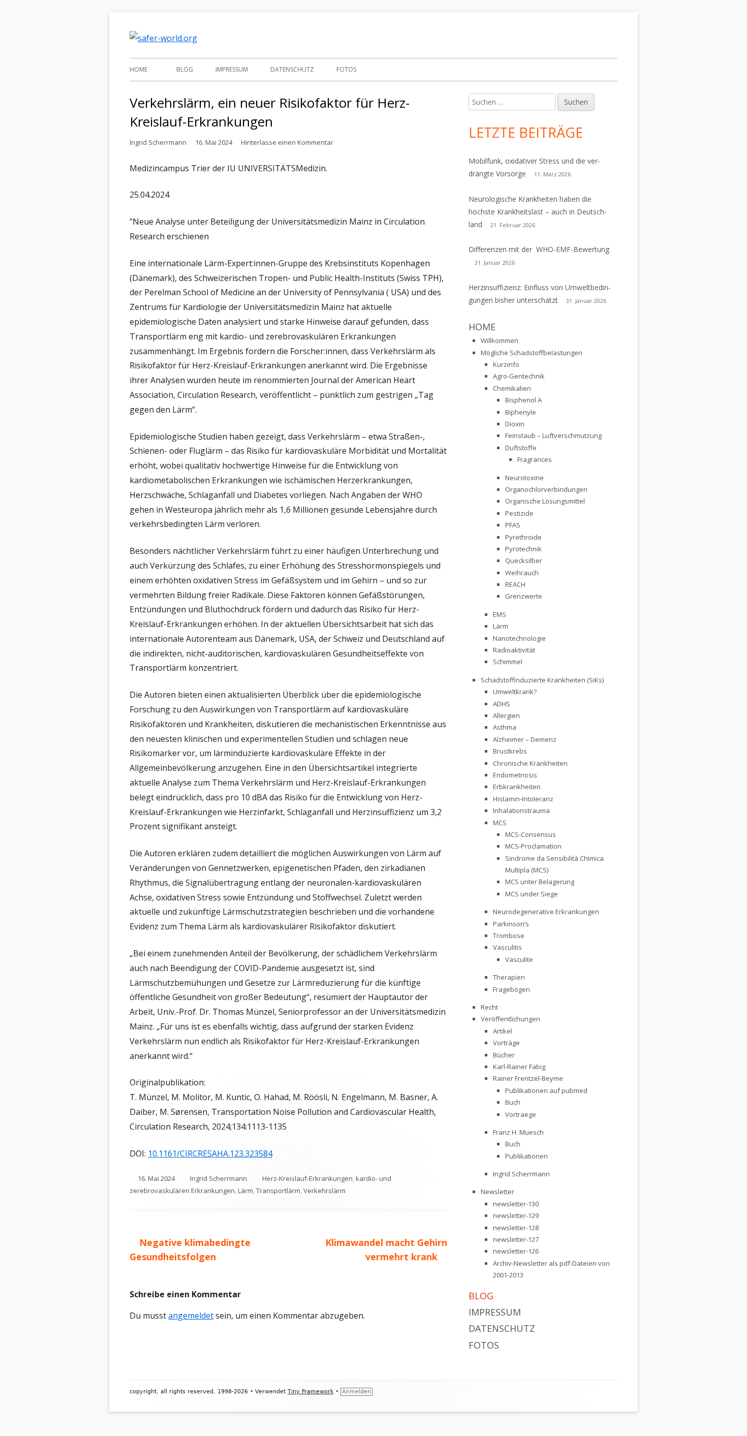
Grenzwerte (523, 596)
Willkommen (499, 340)
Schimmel (507, 661)
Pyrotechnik (523, 548)
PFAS (512, 524)
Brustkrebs (510, 751)
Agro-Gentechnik (519, 376)
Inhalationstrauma (521, 810)
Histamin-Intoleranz (523, 798)
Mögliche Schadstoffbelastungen (531, 352)
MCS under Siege (531, 893)
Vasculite (519, 959)
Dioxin (514, 423)
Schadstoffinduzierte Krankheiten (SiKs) (542, 679)
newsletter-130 (516, 1203)
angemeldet (190, 1315)
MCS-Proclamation (533, 846)
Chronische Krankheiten (530, 763)
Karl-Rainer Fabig (519, 1066)
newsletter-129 (516, 1215)
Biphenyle (520, 412)
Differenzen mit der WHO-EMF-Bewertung (539, 249)
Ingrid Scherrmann (158, 142)
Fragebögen (511, 989)
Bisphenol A (523, 399)
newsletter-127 (516, 1239)
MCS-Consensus (530, 834)
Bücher (504, 1054)
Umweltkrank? (515, 691)
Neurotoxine (524, 477)
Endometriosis (515, 774)
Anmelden (356, 1391)
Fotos (346, 69)
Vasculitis (507, 947)
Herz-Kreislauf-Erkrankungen (307, 1178)
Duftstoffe (521, 447)
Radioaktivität (514, 649)
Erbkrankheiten (517, 786)
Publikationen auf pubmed (546, 1090)
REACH (515, 584)
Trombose (508, 935)
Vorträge (506, 1042)
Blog (184, 69)
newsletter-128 (516, 1227)
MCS (500, 822)
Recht (489, 1007)
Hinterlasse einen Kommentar (287, 142)
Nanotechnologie (519, 638)
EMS (499, 614)
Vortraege (520, 1114)
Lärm (245, 1190)
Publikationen (526, 1156)
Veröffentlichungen (510, 1018)
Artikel (502, 1031)
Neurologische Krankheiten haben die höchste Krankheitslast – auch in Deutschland (538, 211)
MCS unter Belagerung (539, 881)
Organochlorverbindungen (546, 489)
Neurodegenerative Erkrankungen (546, 911)
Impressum (231, 69)
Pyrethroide (523, 537)
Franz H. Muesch (518, 1132)
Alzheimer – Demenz (524, 739)
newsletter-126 (516, 1251)
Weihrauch (522, 572)
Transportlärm (278, 1190)
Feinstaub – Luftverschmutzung (553, 435)
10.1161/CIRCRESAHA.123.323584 (210, 1153)
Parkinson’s (511, 923)
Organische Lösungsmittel (545, 501)
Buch (512, 1102)
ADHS (501, 703)
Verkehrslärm (324, 1190)
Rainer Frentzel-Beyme (528, 1078)
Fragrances (534, 459)
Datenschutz (292, 69)
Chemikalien (512, 388)
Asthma (504, 727)
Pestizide (519, 513)
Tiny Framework (310, 1391)
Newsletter (497, 1191)
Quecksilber (523, 560)
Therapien (509, 977)
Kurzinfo (506, 364)
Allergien (506, 715)
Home (138, 69)
